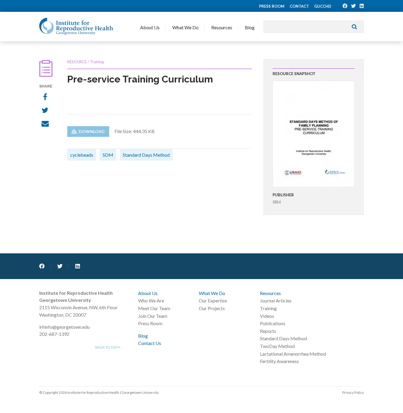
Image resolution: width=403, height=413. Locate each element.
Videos (267, 316)
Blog (250, 27)
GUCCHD (322, 6)
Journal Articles (275, 300)
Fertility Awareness (279, 361)
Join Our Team (152, 316)
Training (268, 308)
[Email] (46, 124)
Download (91, 131)
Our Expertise (213, 300)
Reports (268, 331)
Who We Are (151, 300)
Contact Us (149, 343)
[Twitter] (46, 111)
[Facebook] (46, 97)
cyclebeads (81, 155)
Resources (221, 27)
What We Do (185, 27)
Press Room (271, 6)
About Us (150, 27)
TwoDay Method (277, 346)
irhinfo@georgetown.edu (64, 327)
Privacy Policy (353, 392)
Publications (272, 323)
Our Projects (212, 308)
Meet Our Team (154, 308)
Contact (299, 6)
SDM (108, 155)
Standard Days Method (146, 155)
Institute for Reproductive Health (76, 26)
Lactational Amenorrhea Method (293, 354)
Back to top (106, 347)
